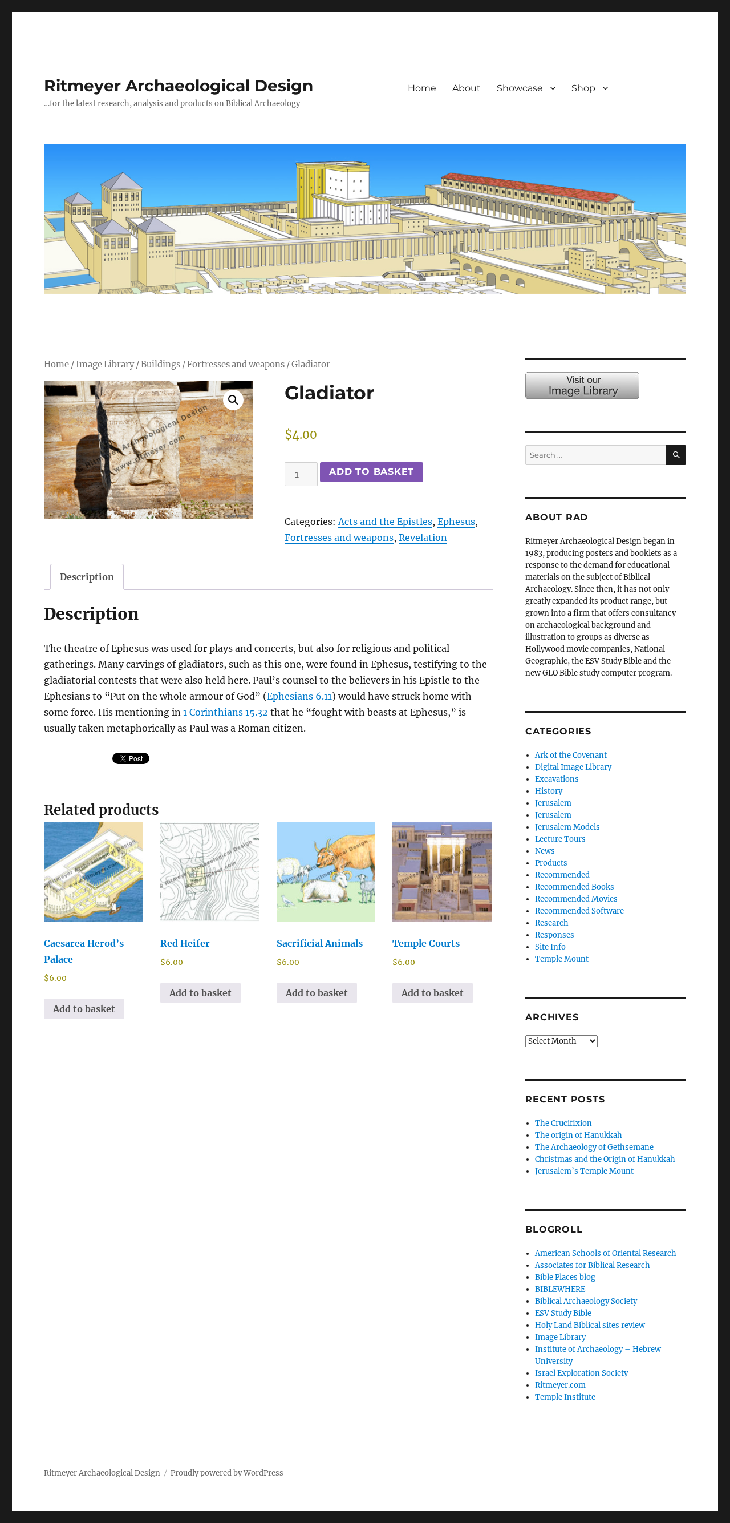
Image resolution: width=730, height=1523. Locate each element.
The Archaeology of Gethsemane (594, 1147)
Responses (554, 935)
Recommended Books (574, 887)
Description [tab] (87, 577)
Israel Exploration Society (581, 1373)
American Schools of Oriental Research (605, 1253)
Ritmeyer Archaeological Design (178, 85)
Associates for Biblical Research (592, 1265)
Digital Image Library (573, 767)
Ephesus (456, 521)
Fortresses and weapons (236, 364)
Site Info (550, 947)
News (545, 851)
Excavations (557, 779)
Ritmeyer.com (560, 1385)
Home (422, 88)
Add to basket (371, 471)
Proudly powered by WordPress (227, 1473)
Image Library (655, 100)
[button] (233, 400)
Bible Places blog (565, 1277)
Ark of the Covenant (571, 755)
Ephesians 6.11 (299, 696)
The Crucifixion (563, 1123)
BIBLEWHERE (560, 1289)
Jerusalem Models (567, 827)
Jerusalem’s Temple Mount (584, 1171)
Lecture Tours (560, 839)
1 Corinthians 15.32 (225, 712)
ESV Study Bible (563, 1313)
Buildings (160, 364)
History (548, 791)
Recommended (562, 875)
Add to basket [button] (84, 1009)
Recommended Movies (576, 899)
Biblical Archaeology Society (586, 1301)
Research (552, 923)
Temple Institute (565, 1397)
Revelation (423, 537)
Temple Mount (562, 959)
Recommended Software (579, 911)
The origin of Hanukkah (578, 1135)
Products (551, 863)
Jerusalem (553, 803)
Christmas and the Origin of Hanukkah (605, 1159)
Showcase (520, 88)
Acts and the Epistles (385, 521)
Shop (583, 88)
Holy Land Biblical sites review (590, 1325)
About (466, 88)
